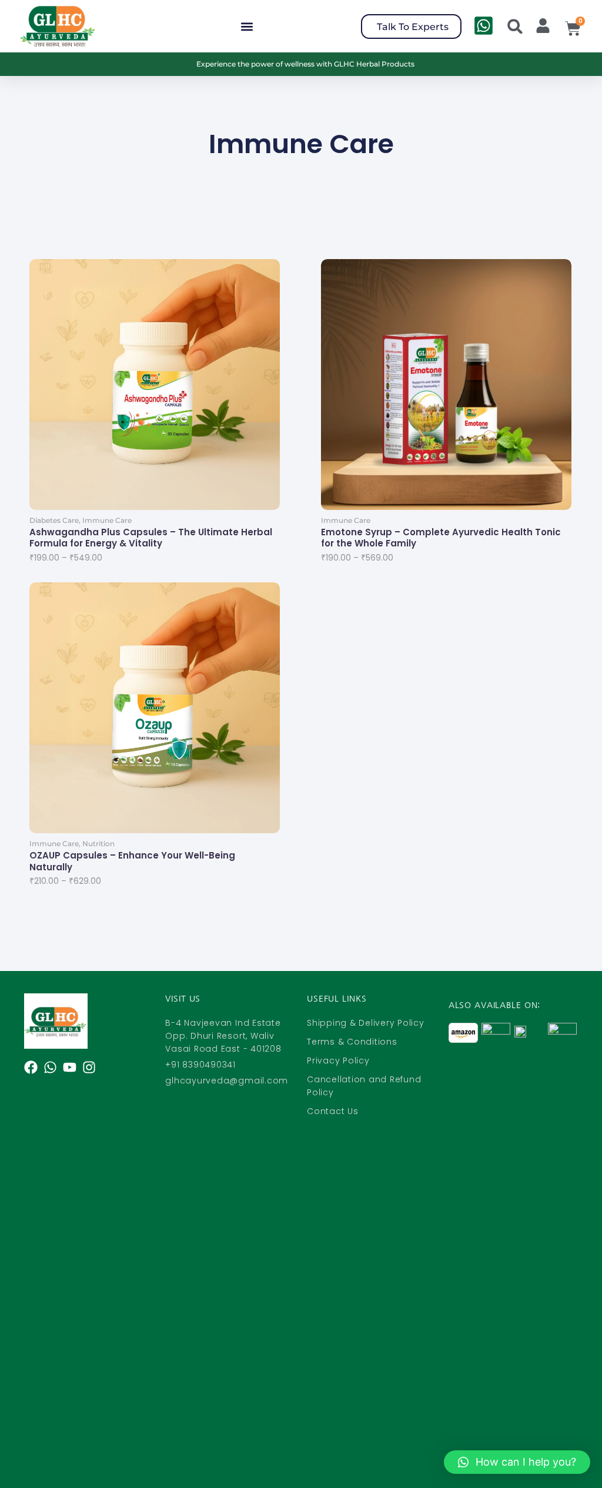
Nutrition (98, 843)
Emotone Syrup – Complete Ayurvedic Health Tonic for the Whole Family (441, 537)
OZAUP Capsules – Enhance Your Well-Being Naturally (132, 861)
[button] (246, 26)
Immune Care (107, 520)
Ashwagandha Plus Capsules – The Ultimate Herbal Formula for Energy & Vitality (150, 537)
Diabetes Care (55, 520)
